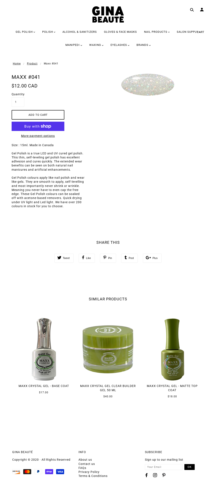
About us (85, 459)
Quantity (18, 94)
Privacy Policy (89, 472)
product (32, 63)
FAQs (82, 468)
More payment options (38, 136)
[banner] (108, 14)
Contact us (86, 464)
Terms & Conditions (93, 476)
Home (17, 63)
